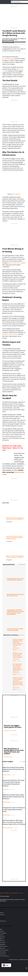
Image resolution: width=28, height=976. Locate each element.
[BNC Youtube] (12, 906)
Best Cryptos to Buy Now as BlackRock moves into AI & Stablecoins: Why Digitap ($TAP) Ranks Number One (17, 667)
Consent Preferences (4, 956)
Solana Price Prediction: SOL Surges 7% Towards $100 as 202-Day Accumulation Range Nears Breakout (14, 537)
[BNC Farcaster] (20, 906)
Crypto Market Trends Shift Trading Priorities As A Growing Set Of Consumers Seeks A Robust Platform (15, 612)
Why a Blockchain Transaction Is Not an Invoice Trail (15, 595)
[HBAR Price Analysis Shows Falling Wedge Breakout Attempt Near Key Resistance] (15, 507)
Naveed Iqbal (6, 775)
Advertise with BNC (14, 27)
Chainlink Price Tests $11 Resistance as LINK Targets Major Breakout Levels (14, 809)
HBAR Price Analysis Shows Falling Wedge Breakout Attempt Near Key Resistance (13, 769)
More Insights (22, 761)
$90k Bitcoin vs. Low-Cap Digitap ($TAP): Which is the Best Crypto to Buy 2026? (17, 655)
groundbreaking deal (8, 58)
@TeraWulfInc (16, 194)
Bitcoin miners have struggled (17, 263)
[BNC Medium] (14, 906)
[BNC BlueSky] (17, 906)
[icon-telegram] (4, 906)
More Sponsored (22, 564)
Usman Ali (5, 789)
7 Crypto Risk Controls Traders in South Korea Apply (15, 629)
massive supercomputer (10, 334)
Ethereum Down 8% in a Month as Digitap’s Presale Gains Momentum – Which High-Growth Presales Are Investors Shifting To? (18, 682)
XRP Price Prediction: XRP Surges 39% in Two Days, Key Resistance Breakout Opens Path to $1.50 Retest (14, 822)
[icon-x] (9, 906)
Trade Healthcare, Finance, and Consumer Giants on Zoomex (15, 579)
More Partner (21, 634)
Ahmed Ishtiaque (8, 828)
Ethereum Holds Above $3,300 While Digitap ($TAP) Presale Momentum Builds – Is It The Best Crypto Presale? (18, 643)
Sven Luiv (5, 42)
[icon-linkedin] (7, 906)
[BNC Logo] (14, 890)
